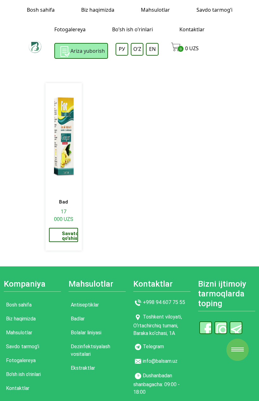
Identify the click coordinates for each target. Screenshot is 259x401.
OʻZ (137, 49)
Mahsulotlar (155, 9)
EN (152, 49)
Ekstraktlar (83, 368)
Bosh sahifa (41, 9)
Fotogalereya (70, 29)
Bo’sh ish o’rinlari (132, 29)
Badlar (78, 319)
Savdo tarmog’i (214, 9)
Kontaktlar (192, 29)
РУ (122, 49)
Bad (63, 202)
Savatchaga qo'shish (70, 236)
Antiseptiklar (85, 305)
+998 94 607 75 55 (164, 302)
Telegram (153, 346)
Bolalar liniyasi (86, 333)
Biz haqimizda (97, 9)
